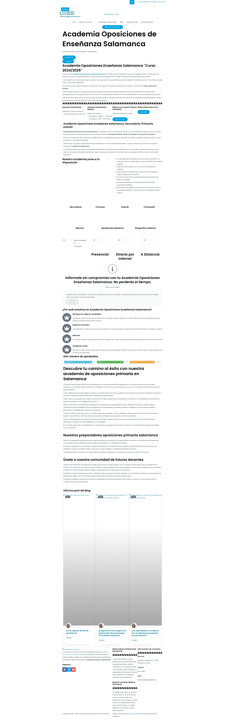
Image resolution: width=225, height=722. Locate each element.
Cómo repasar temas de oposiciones (77, 631)
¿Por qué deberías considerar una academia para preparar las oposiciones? (145, 633)
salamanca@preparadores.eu (70, 16)
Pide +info (72, 302)
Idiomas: (76, 335)
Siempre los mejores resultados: (87, 314)
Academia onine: (80, 346)
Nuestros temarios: (81, 325)
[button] (87, 22)
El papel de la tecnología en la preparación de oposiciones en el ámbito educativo (112, 633)
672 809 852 (68, 12)
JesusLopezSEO (135, 714)
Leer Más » (69, 638)
